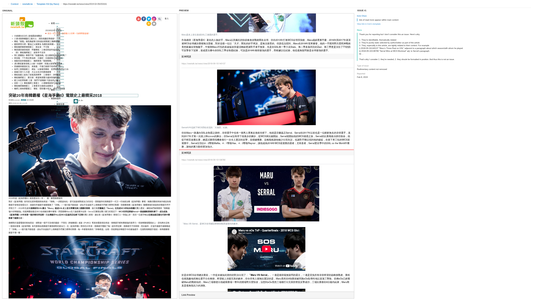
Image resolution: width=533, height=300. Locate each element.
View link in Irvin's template (369, 24)
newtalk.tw (27, 4)
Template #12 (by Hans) (48, 4)
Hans (359, 30)
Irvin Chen (362, 16)
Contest (14, 4)
